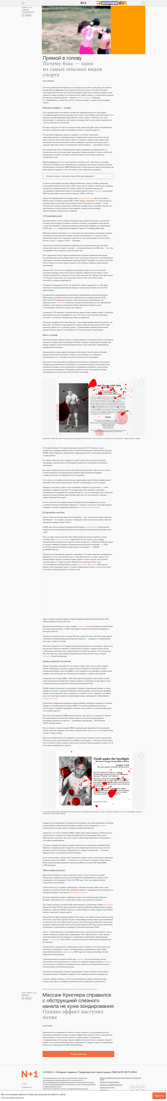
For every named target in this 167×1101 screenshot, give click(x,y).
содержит (98, 191)
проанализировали (86, 198)
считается (47, 656)
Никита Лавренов (48, 81)
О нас (24, 1083)
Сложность (27, 1087)
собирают (107, 962)
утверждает (55, 939)
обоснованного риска (78, 892)
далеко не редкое (84, 98)
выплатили (108, 905)
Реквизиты (104, 1090)
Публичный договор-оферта (109, 1082)
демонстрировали (62, 539)
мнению (94, 564)
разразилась (67, 952)
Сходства (60, 303)
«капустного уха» (50, 698)
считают (81, 626)
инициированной (92, 527)
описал (55, 228)
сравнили (103, 825)
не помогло (82, 564)
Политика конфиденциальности (12, 1097)
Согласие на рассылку (107, 1087)
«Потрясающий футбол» (89, 507)
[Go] (23, 2)
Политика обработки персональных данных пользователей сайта (120, 1079)
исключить (80, 959)
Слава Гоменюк (47, 1025)
